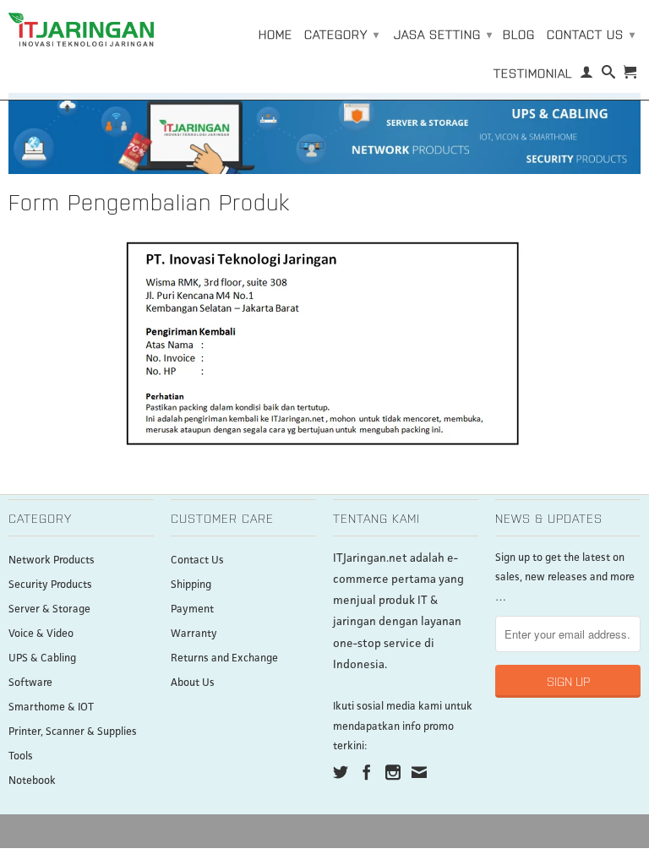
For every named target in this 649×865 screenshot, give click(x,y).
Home (275, 33)
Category (341, 33)
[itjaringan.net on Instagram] (393, 772)
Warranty (194, 633)
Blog (519, 33)
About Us (193, 682)
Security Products (50, 584)
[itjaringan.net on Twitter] (340, 772)
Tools (20, 756)
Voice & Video (41, 633)
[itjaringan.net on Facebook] (366, 772)
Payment (192, 609)
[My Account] (587, 75)
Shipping (191, 584)
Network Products (51, 560)
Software (30, 682)
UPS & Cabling (42, 658)
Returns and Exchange (224, 658)
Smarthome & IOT (51, 707)
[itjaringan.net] (81, 29)
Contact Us (197, 560)
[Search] (609, 75)
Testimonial (533, 72)
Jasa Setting (443, 33)
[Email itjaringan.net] (419, 772)
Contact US (591, 33)
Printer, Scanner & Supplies (72, 731)
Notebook (32, 780)
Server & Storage (49, 609)
